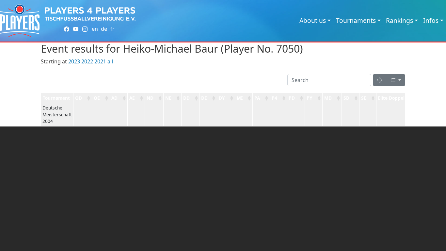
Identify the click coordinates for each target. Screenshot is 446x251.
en (95, 28)
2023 (74, 61)
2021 (100, 61)
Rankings (399, 20)
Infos (430, 20)
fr (112, 28)
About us (312, 20)
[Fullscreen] (380, 80)
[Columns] (395, 80)
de (104, 28)
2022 (87, 61)
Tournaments (356, 20)
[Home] (20, 21)
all (110, 61)
